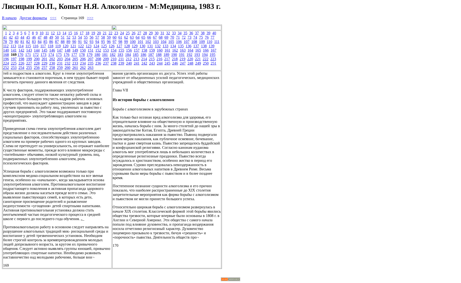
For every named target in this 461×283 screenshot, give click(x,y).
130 (142, 46)
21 (105, 33)
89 (68, 42)
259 (60, 68)
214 (144, 59)
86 (51, 42)
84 (40, 42)
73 (189, 37)
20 (99, 33)
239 (121, 63)
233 (75, 63)
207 (90, 59)
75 (201, 37)
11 (47, 33)
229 (44, 63)
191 (182, 55)
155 (121, 50)
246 (175, 63)
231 (60, 63)
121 (73, 46)
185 (136, 55)
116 (35, 46)
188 (159, 55)
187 (151, 55)
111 (216, 42)
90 (74, 42)
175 (59, 55)
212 (129, 59)
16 (76, 33)
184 (128, 55)
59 (109, 37)
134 (173, 46)
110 (209, 42)
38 (203, 33)
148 (67, 50)
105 (171, 42)
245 (167, 63)
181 (105, 55)
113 (13, 46)
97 (114, 42)
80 (16, 42)
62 (126, 37)
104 (163, 42)
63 (132, 37)
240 (129, 63)
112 (6, 46)
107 (186, 42)
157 (137, 50)
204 (67, 59)
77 (212, 37)
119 (58, 46)
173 (43, 55)
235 (90, 63)
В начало (9, 18)
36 (191, 33)
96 (109, 42)
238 (113, 63)
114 (21, 46)
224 (6, 63)
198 (21, 59)
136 (188, 46)
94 (97, 42)
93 (91, 42)
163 (183, 50)
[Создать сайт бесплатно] (230, 280)
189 (166, 55)
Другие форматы (33, 18)
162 (175, 50)
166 (206, 50)
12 (53, 33)
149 (75, 50)
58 (103, 37)
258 (52, 68)
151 (90, 50)
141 (14, 50)
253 (14, 68)
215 (152, 59)
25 (128, 33)
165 (198, 50)
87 (57, 42)
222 (205, 59)
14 (64, 33)
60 (114, 37)
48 (45, 37)
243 (152, 63)
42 (11, 37)
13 (59, 33)
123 (88, 46)
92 (86, 42)
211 (121, 59)
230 (52, 63)
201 (44, 59)
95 (103, 42)
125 (104, 46)
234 (83, 63)
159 (152, 50)
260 (67, 68)
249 (198, 63)
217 (167, 59)
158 (144, 50)
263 (90, 68)
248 (190, 63)
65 (143, 37)
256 (37, 68)
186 (143, 55)
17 (82, 33)
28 (145, 33)
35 (185, 33)
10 (41, 33)
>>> (90, 18)
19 (93, 33)
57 (97, 37)
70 (172, 37)
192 (189, 55)
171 (28, 55)
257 (44, 68)
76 (207, 37)
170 (20, 55)
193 (197, 55)
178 (82, 55)
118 (50, 46)
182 (112, 55)
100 (133, 42)
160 (160, 50)
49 (51, 37)
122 (81, 46)
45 (28, 37)
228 (37, 63)
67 (155, 37)
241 (137, 63)
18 (87, 33)
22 (110, 33)
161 (167, 50)
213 (136, 59)
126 (112, 46)
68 (161, 37)
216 (159, 59)
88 (63, 42)
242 (144, 63)
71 (178, 37)
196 (6, 59)
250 (206, 63)
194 (205, 55)
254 (21, 68)
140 (6, 50)
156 (129, 50)
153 (106, 50)
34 (180, 33)
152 (98, 50)
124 (96, 46)
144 (37, 50)
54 (80, 37)
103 (156, 42)
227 (29, 63)
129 (135, 46)
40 (214, 33)
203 (60, 59)
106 (179, 42)
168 (6, 55)
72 (184, 37)
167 (213, 50)
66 (149, 37)
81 (22, 42)
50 (57, 37)
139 (211, 46)
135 (181, 46)
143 (29, 50)
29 (151, 33)
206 (83, 59)
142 (21, 50)
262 (83, 68)
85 (45, 42)
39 (208, 33)
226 (21, 63)
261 (75, 68)
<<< (53, 18)
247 (183, 63)
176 (66, 55)
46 (34, 37)
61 (120, 37)
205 (75, 59)
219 (182, 59)
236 (98, 63)
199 (29, 59)
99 (126, 42)
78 (5, 42)
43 (16, 37)
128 (127, 46)
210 (113, 59)
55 (86, 37)
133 (165, 46)
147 (60, 50)
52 (68, 37)
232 (67, 63)
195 (212, 55)
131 (150, 46)
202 (52, 59)
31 (162, 33)
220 (190, 59)
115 (28, 46)
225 (14, 63)
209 (106, 59)
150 (83, 50)
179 (89, 55)
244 (160, 63)
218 (175, 59)
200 (37, 59)
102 (148, 42)
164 (190, 50)
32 (168, 33)
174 (51, 55)
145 (44, 50)
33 (174, 33)
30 (156, 33)
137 (196, 46)
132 (158, 46)
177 (74, 55)
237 (106, 63)
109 (202, 42)
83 (34, 42)
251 (213, 63)
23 (116, 33)
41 (5, 37)
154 (113, 50)
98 (120, 42)
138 (204, 46)
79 (11, 42)
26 (133, 33)
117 (43, 46)
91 (80, 42)
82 (28, 42)
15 (70, 33)
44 (22, 37)
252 (6, 68)
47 (40, 37)
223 (213, 59)
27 (139, 33)
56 (91, 37)
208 (98, 59)
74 (195, 37)
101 (140, 42)
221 (198, 59)
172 (36, 55)
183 (120, 55)
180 (97, 55)
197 (14, 59)
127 (119, 46)
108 (194, 42)
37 (197, 33)
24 (122, 33)
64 (138, 37)
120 (65, 46)
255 (29, 68)
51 (63, 37)
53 (74, 37)
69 (166, 37)
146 (52, 50)
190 (174, 55)
